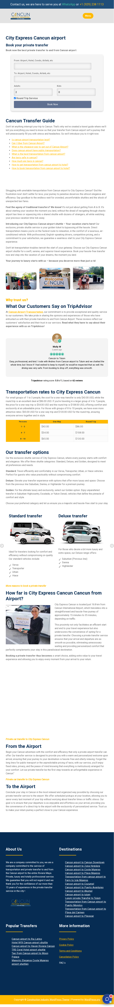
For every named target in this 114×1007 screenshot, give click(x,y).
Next (112, 546)
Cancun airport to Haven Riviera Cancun (33, 946)
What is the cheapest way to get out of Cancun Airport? (40, 146)
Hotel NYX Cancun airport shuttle (30, 942)
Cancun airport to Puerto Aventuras (84, 887)
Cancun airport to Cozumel (79, 883)
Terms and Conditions (70, 950)
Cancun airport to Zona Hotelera (82, 866)
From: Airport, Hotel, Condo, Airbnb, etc (33, 60)
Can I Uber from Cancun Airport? (28, 143)
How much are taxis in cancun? (27, 161)
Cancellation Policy (69, 956)
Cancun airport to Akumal (78, 891)
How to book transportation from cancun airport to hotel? (41, 168)
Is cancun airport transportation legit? (31, 139)
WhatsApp (68, 4)
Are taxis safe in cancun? (25, 157)
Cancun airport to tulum (77, 894)
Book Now (52, 104)
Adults (17, 86)
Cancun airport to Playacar (79, 916)
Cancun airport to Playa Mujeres (82, 873)
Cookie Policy (66, 945)
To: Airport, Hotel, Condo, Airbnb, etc (32, 73)
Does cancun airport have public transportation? (36, 150)
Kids (59, 86)
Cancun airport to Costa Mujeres (83, 869)
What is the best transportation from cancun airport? (38, 154)
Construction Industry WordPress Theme (48, 999)
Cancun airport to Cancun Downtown (85, 862)
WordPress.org (92, 999)
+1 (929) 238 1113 (92, 4)
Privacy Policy (66, 939)
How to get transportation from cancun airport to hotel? (40, 164)
